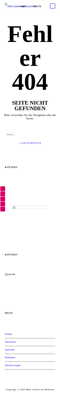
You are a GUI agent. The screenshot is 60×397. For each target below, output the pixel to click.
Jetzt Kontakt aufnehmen (30, 297)
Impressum (10, 350)
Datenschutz (10, 342)
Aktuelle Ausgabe (13, 365)
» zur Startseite (30, 143)
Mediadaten (10, 357)
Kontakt (8, 334)
